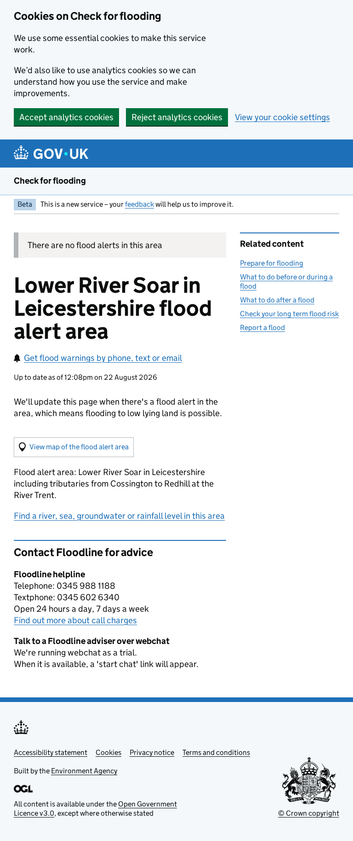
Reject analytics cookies (176, 117)
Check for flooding (50, 180)
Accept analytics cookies (66, 117)
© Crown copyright (308, 813)
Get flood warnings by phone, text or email (103, 358)
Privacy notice (152, 752)
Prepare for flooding (271, 263)
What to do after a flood (277, 300)
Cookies (108, 752)
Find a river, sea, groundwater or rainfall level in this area (119, 515)
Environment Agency (84, 770)
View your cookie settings (282, 117)
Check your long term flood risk (289, 313)
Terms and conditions (216, 752)
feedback (139, 204)
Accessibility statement (50, 752)
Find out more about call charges (75, 620)
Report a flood (262, 327)
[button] (74, 447)
